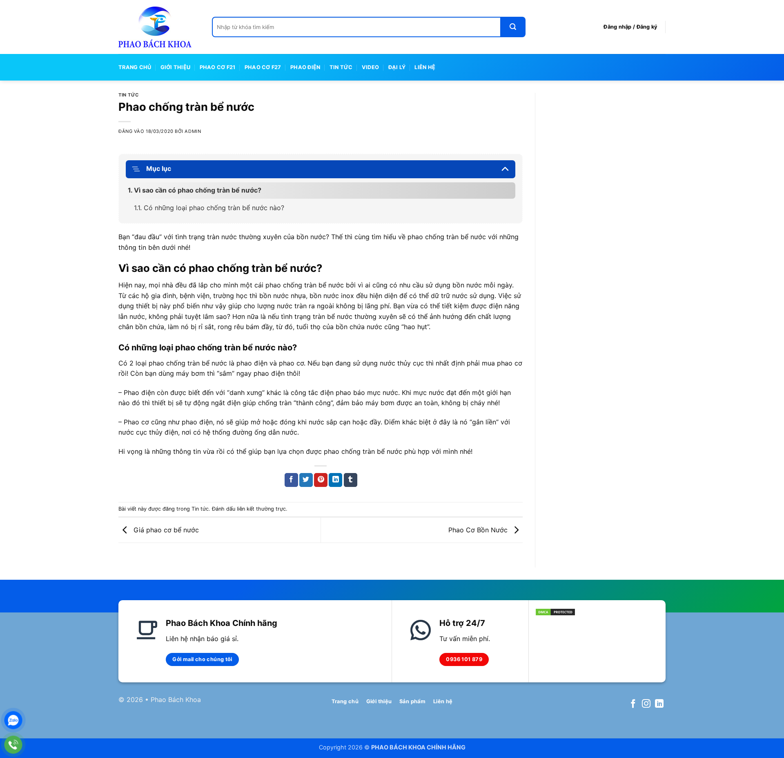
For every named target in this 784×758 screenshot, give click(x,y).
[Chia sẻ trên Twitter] (306, 480)
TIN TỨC (341, 67)
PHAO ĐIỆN (305, 67)
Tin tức (128, 95)
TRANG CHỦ (134, 67)
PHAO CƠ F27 (263, 67)
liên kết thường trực (261, 509)
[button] (630, 27)
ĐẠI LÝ (397, 67)
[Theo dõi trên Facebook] (633, 704)
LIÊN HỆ (424, 67)
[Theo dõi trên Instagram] (646, 704)
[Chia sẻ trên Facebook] (291, 480)
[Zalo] (13, 720)
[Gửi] (513, 27)
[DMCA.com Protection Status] (555, 611)
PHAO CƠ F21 (218, 67)
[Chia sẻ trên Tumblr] (350, 480)
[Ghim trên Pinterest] (320, 480)
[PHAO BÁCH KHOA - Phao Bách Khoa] (159, 26)
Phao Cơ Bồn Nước (479, 529)
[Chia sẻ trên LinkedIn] (335, 480)
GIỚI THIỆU (175, 67)
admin (193, 131)
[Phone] (13, 745)
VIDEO (370, 67)
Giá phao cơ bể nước (165, 529)
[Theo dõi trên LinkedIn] (659, 704)
